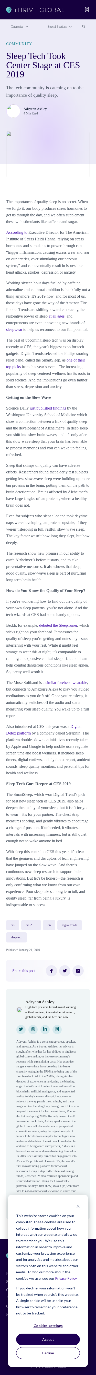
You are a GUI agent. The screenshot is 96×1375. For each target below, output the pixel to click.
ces (13, 925)
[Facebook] (51, 970)
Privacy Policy (66, 1278)
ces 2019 (31, 925)
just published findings (48, 408)
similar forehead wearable (66, 682)
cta (49, 925)
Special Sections (57, 26)
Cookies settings (48, 1325)
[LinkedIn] (78, 970)
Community (19, 44)
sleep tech (16, 937)
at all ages (57, 316)
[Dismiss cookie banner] (78, 1206)
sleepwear (14, 329)
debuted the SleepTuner (58, 625)
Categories (17, 26)
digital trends (69, 925)
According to (16, 232)
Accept (48, 1339)
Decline (48, 1353)
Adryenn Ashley (35, 109)
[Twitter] (64, 970)
